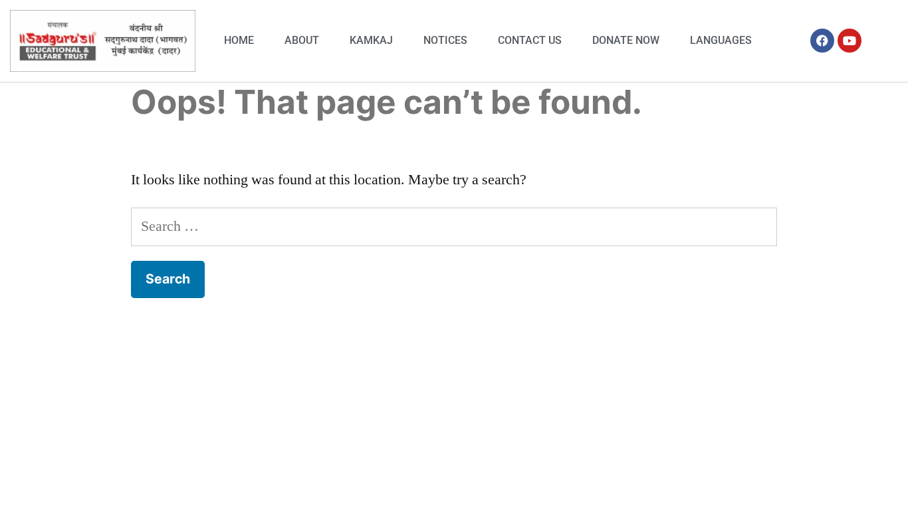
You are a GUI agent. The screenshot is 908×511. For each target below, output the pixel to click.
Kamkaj (371, 40)
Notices (445, 40)
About (301, 40)
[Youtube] (849, 41)
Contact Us (530, 40)
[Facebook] (822, 41)
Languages (721, 40)
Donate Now (625, 40)
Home (239, 40)
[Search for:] (454, 226)
